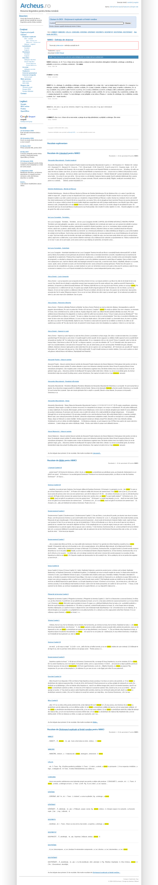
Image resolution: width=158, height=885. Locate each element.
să (72, 62)
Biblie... (95, 722)
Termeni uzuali (27, 87)
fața (89, 117)
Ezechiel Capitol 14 (54, 676)
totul (115, 85)
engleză (58, 50)
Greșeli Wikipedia (31, 63)
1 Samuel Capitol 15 (55, 468)
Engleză (26, 50)
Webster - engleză (29, 44)
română (129, 2)
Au (102, 85)
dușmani (78, 92)
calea (121, 85)
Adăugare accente (29, 69)
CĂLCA (68, 32)
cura (89, 90)
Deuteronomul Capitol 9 (56, 657)
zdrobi (77, 87)
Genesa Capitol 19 (54, 642)
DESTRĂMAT (127, 32)
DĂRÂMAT (91, 32)
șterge (132, 92)
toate (58, 96)
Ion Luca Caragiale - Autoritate (58, 248)
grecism (128, 90)
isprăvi (120, 87)
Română (26, 48)
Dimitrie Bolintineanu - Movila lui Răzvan (62, 189)
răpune (104, 87)
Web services (26, 81)
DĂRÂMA (83, 32)
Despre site (134, 7)
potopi (56, 87)
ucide (136, 94)
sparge (114, 92)
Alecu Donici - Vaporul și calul (58, 331)
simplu (111, 85)
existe (81, 62)
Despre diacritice (29, 61)
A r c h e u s (35, 5)
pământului (94, 117)
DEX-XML (25, 83)
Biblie (61, 460)
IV (61, 62)
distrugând (106, 62)
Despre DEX (26, 89)
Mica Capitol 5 (53, 700)
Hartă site (132, 879)
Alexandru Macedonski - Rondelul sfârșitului (63, 381)
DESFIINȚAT (109, 32)
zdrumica (128, 87)
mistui (66, 94)
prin (68, 90)
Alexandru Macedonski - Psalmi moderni (62, 160)
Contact (23, 93)
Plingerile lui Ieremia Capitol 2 (58, 594)
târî (115, 90)
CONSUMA (75, 32)
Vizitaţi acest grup (26, 121)
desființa (129, 62)
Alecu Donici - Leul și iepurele (58, 276)
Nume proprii (28, 77)
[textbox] (89, 23)
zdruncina (121, 90)
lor (124, 85)
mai (77, 62)
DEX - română (28, 38)
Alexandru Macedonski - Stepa (58, 401)
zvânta (83, 87)
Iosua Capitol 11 (53, 566)
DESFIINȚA (100, 32)
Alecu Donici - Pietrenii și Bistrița (59, 303)
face (70, 62)
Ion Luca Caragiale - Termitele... (59, 217)
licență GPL (72, 132)
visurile (63, 96)
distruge (122, 62)
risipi (110, 87)
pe (87, 117)
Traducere (126, 7)
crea (56, 75)
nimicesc (55, 62)
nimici (50, 75)
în (118, 85)
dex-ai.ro (60, 45)
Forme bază (118, 7)
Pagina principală (27, 32)
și (108, 85)
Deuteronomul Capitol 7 (56, 539)
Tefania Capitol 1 (53, 620)
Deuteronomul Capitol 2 (56, 511)
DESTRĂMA (118, 32)
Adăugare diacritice (30, 59)
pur (106, 85)
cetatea (50, 94)
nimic (93, 62)
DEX (111, 7)
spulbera (66, 92)
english (136, 2)
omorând (99, 62)
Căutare (23, 35)
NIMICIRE (61, 32)
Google (23, 104)
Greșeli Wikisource (31, 65)
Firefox (23, 109)
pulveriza (125, 92)
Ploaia (102, 94)
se (73, 94)
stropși (109, 90)
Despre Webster (27, 91)
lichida (64, 64)
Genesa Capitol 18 (54, 485)
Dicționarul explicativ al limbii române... (106, 872)
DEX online (25, 106)
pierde (98, 87)
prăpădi (49, 64)
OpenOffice (25, 111)
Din (77, 64)
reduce (87, 62)
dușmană (57, 94)
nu (75, 62)
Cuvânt (52, 23)
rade (94, 92)
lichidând (113, 62)
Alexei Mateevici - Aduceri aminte (59, 431)
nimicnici (72, 64)
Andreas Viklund (133, 881)
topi (99, 85)
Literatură (63, 153)
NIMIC (50, 117)
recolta (109, 94)
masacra (132, 85)
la (90, 62)
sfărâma (70, 87)
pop (92, 87)
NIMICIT (55, 32)
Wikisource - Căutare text (33, 42)
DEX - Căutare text (31, 40)
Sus (137, 879)
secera (58, 92)
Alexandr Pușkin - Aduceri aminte (59, 360)
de (85, 117)
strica (97, 94)
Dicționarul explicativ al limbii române (75, 729)
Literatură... (97, 453)
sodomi (53, 90)
